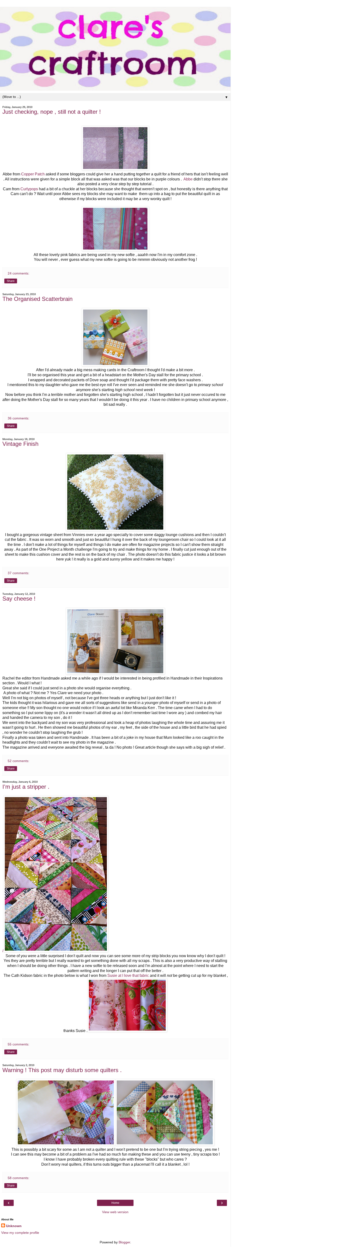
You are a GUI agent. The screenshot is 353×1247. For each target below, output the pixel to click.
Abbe (188, 179)
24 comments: (18, 273)
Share (11, 281)
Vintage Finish (20, 444)
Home (115, 1203)
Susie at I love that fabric (128, 975)
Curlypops (29, 189)
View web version (115, 1212)
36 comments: (18, 418)
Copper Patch (33, 174)
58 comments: (18, 1178)
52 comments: (18, 761)
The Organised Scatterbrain (37, 299)
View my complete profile (20, 1233)
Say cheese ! (19, 598)
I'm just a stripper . (25, 786)
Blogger (124, 1242)
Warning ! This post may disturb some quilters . (62, 1070)
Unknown (14, 1226)
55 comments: (18, 1044)
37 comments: (18, 573)
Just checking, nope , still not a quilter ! (51, 111)
